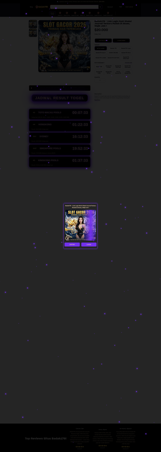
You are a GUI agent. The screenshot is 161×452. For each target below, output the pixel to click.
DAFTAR (72, 244)
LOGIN (89, 244)
